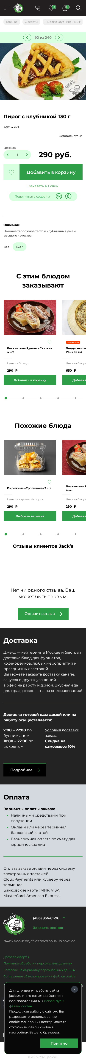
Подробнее (21, 770)
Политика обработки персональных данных (37, 963)
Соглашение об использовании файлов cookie (39, 976)
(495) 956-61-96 (46, 918)
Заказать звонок (48, 927)
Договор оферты (16, 957)
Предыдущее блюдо (27, 37)
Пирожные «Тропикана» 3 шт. (29, 488)
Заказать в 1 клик (43, 186)
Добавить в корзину (51, 172)
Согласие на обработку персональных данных (39, 970)
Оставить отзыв (71, 136)
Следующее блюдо (59, 37)
